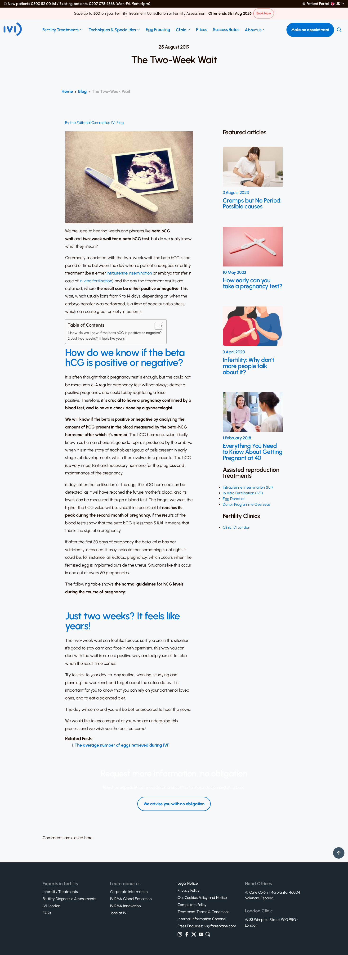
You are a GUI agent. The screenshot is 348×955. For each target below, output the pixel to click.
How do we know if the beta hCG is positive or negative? (116, 333)
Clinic (181, 30)
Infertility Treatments (60, 892)
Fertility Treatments (60, 30)
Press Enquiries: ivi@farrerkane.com (207, 926)
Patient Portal (318, 4)
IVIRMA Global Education (131, 899)
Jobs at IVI (118, 913)
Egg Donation (234, 498)
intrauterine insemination (129, 273)
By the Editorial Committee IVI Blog (94, 122)
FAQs (47, 913)
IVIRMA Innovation (125, 906)
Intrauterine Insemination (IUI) (248, 487)
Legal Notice (188, 883)
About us (253, 30)
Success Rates (226, 30)
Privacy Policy (188, 890)
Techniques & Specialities (112, 30)
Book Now (263, 13)
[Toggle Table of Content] (156, 326)
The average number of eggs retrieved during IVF (122, 745)
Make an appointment (310, 29)
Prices (201, 30)
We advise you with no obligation (174, 804)
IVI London (51, 906)
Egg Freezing (158, 30)
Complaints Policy (192, 905)
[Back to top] (338, 853)
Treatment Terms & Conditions (203, 912)
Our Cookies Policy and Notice (202, 898)
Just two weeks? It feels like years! (98, 338)
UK (337, 4)
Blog (82, 91)
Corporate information (129, 892)
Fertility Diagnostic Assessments (69, 899)
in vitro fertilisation (96, 281)
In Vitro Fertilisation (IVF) (243, 493)
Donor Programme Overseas (246, 504)
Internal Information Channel (202, 919)
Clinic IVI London (236, 527)
